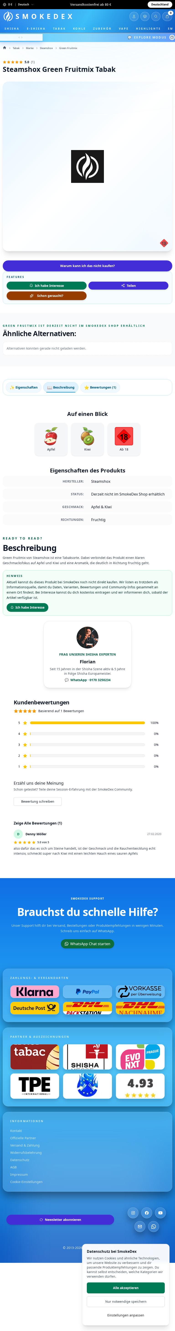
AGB (13, 1167)
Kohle (79, 28)
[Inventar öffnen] (144, 16)
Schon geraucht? (50, 295)
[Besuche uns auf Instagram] (133, 1212)
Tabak (59, 28)
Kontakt (16, 1131)
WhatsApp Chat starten (90, 943)
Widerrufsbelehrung (26, 1152)
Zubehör (102, 28)
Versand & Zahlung (25, 1145)
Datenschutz (19, 1160)
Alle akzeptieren (126, 1288)
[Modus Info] (172, 37)
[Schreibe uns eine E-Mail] (139, 1226)
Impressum (19, 1174)
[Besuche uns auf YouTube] (160, 1212)
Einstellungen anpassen (125, 1315)
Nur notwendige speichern (126, 1301)
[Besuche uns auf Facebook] (146, 1212)
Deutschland (160, 4)
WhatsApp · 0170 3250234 (88, 680)
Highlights (148, 28)
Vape (124, 28)
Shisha (12, 28)
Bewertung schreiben (37, 801)
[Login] (134, 16)
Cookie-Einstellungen (26, 1182)
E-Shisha (36, 28)
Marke (29, 48)
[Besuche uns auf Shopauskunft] (140, 1086)
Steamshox (46, 48)
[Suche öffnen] (155, 16)
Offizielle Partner (23, 1138)
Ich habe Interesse (29, 607)
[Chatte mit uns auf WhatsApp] (153, 1226)
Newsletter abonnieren (63, 1219)
